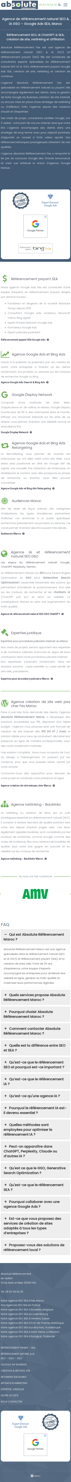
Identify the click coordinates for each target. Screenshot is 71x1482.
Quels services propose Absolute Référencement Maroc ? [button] (34, 997)
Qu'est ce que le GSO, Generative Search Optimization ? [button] (35, 1170)
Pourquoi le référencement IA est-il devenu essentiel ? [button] (35, 1110)
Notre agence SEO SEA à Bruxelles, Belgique (27, 1309)
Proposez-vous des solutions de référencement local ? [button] (34, 1247)
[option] (35, 894)
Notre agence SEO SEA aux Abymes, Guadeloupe (30, 1327)
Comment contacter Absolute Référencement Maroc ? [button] (32, 1031)
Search (60, 4)
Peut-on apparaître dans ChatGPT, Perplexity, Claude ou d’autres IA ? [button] (30, 1151)
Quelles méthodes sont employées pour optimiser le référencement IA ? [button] (28, 1129)
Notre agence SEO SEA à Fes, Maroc (22, 1300)
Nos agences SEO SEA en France (20, 1305)
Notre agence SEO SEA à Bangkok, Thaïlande (28, 1336)
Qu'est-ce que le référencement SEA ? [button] (34, 1187)
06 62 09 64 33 (48, 5)
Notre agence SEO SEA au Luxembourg (24, 1314)
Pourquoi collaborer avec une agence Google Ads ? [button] (32, 1204)
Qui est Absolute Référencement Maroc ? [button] (34, 937)
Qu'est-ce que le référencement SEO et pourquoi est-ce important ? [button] (34, 1064)
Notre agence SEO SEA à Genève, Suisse (25, 1318)
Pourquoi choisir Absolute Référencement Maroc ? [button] (28, 1014)
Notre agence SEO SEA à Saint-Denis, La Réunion (30, 1332)
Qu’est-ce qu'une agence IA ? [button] (34, 1096)
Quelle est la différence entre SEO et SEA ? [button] (34, 1048)
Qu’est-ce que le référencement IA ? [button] (34, 1081)
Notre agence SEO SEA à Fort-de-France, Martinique (32, 1323)
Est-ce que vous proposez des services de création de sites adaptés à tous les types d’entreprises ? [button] (32, 1225)
